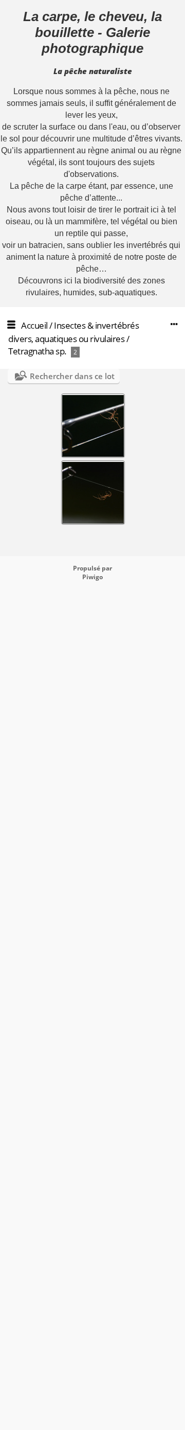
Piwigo (92, 577)
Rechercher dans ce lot (72, 376)
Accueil (34, 325)
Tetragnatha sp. (37, 351)
